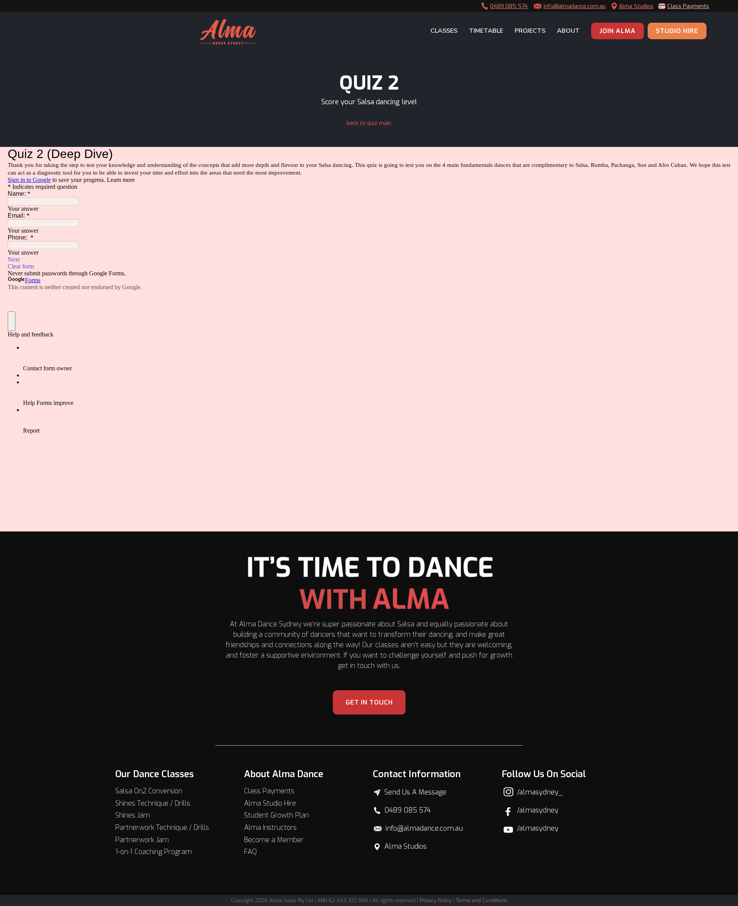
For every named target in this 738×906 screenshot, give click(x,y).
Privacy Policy (436, 900)
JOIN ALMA (617, 31)
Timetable (486, 31)
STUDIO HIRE (677, 31)
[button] (442, 31)
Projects (530, 31)
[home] (228, 32)
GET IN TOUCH (369, 702)
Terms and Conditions (481, 900)
